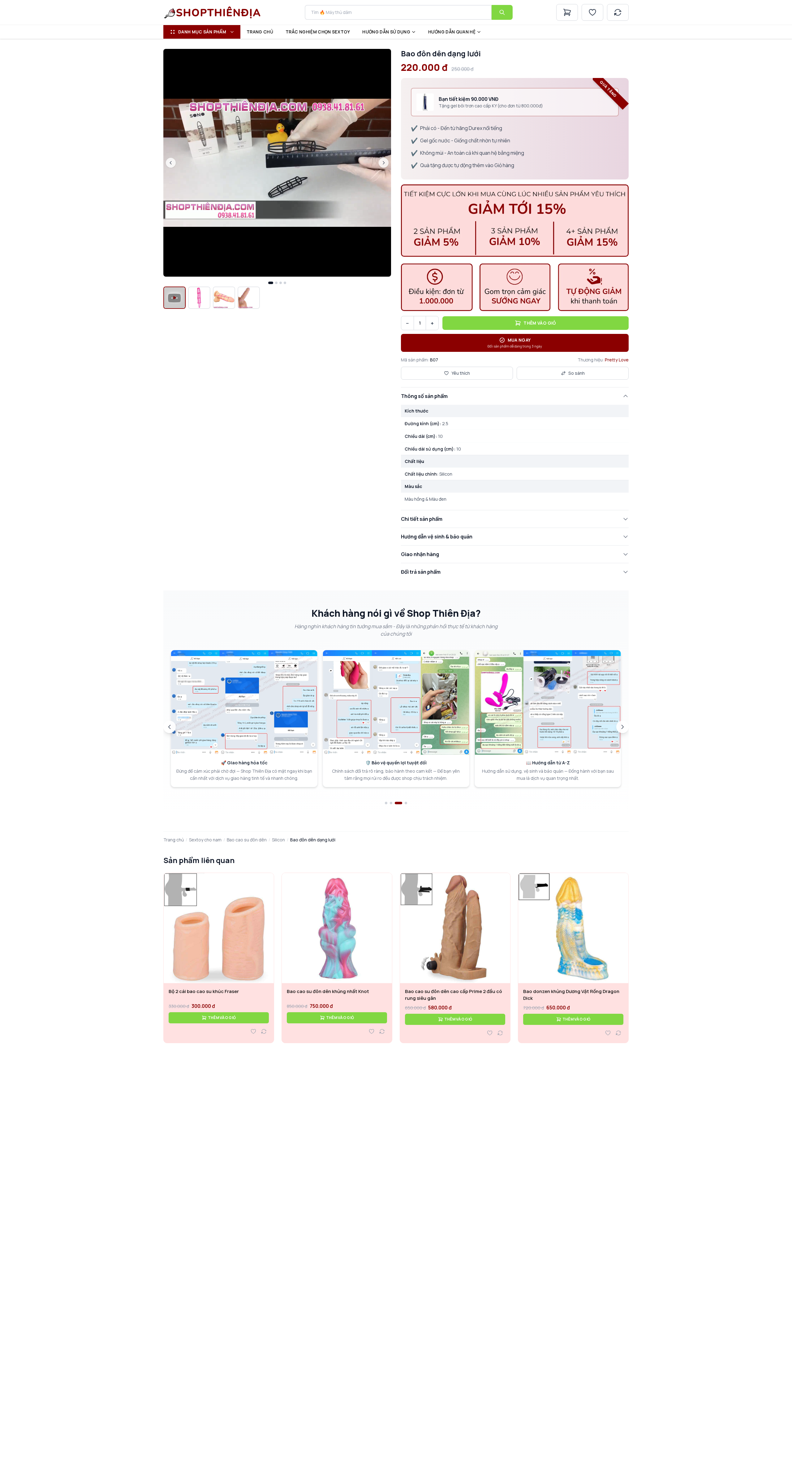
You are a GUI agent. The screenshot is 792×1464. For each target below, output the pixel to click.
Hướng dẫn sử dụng (386, 32)
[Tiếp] (622, 727)
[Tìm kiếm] (502, 12)
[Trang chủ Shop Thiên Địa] (212, 12)
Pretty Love (617, 360)
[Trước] (169, 727)
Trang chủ (260, 32)
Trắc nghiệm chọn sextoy (318, 32)
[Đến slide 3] (396, 803)
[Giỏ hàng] (567, 12)
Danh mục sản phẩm (202, 32)
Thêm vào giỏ (539, 323)
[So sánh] (618, 12)
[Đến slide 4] (403, 803)
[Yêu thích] (592, 12)
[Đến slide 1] (386, 803)
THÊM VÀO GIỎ (222, 1017)
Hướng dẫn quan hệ (452, 32)
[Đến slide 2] (391, 803)
